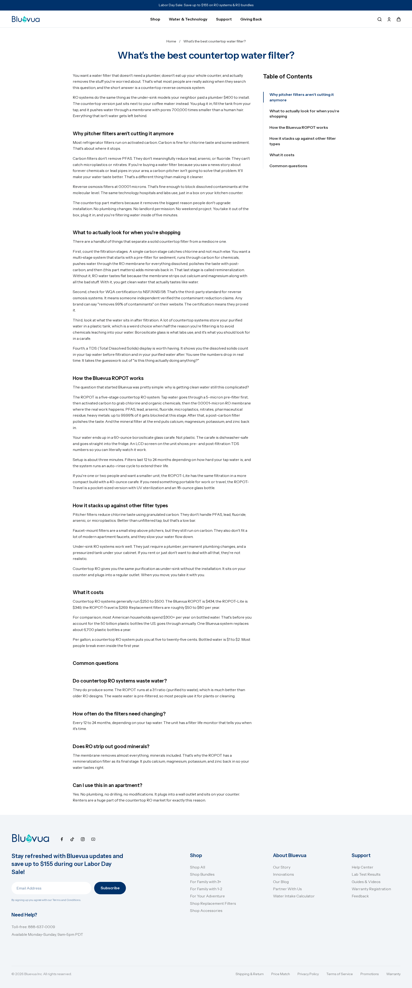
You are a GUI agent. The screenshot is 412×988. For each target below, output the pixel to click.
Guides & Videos (366, 881)
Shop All (197, 867)
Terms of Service (339, 974)
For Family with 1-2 (206, 888)
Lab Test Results (366, 874)
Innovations (283, 874)
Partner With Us (287, 888)
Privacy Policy (308, 974)
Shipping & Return (250, 974)
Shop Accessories (206, 910)
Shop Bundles (202, 874)
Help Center (362, 867)
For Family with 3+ (205, 881)
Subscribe (110, 887)
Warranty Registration (371, 888)
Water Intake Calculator (294, 896)
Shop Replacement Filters (213, 903)
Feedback (360, 896)
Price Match (280, 974)
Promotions (369, 974)
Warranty (393, 974)
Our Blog (281, 881)
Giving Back (251, 19)
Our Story (281, 867)
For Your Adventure (207, 896)
